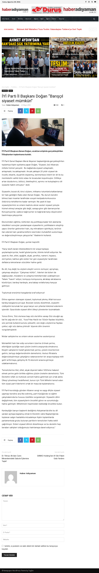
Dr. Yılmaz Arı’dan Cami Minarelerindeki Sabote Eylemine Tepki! (15, 458)
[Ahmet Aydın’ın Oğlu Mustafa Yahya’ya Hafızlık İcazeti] (73, 48)
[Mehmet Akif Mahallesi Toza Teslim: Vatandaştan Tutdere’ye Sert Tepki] (61, 69)
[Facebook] (85, 1)
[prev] (90, 29)
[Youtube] (95, 1)
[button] (94, 18)
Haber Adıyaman (12, 105)
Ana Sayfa (5, 87)
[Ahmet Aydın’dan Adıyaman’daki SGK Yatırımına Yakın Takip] (25, 57)
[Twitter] (92, 1)
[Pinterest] (32, 110)
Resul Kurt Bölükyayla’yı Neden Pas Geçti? (36, 29)
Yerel (7, 65)
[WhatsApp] (38, 110)
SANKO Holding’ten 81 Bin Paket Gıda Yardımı (50, 457)
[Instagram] (88, 1)
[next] (94, 29)
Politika (14, 87)
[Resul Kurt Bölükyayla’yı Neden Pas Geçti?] (85, 69)
